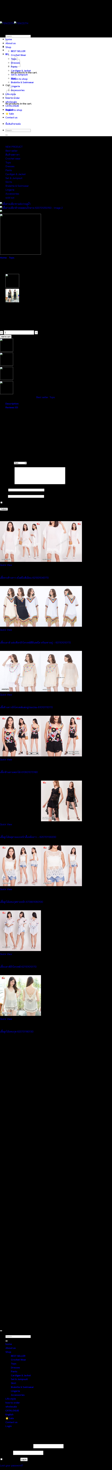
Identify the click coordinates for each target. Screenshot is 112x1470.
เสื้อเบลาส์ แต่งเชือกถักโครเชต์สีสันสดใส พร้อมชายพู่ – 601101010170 (35, 642)
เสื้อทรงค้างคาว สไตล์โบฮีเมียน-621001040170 (24, 577)
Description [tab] (12, 403)
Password (6, 1453)
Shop (8, 47)
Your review (7, 483)
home (8, 39)
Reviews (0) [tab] (11, 407)
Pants (8, 170)
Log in (23, 1459)
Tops (8, 162)
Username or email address (16, 1446)
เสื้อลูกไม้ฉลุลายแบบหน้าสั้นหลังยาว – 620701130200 (28, 837)
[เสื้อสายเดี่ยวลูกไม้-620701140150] (12, 286)
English (9, 110)
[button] (7, 54)
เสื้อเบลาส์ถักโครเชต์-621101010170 (18, 966)
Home (3, 257)
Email (4, 496)
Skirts (8, 181)
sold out (9, 197)
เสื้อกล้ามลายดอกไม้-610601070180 (19, 772)
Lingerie (15, 86)
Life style (10, 1399)
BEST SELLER (18, 51)
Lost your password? (11, 1465)
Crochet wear (12, 158)
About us (10, 43)
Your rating (7, 463)
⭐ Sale (9, 113)
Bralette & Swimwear (22, 82)
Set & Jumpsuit (19, 74)
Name (4, 490)
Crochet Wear (18, 55)
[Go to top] (1, 1330)
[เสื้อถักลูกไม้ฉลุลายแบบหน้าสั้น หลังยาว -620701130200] (12, 301)
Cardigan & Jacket (21, 70)
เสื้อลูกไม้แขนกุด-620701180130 (16, 1031)
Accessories (18, 90)
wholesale (11, 102)
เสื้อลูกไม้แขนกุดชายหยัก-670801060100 (21, 901)
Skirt (13, 78)
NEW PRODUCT (14, 146)
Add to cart (5, 336)
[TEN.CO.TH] (14, 23)
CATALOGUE (12, 106)
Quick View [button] (6, 564)
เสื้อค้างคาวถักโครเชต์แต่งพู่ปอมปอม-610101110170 (26, 707)
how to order (12, 1402)
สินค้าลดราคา (12, 154)
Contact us (11, 117)
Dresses (9, 166)
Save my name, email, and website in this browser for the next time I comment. (47, 502)
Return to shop (19, 79)
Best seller (11, 150)
